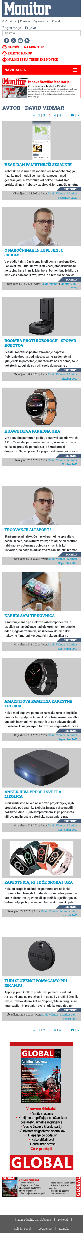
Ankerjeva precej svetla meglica (32, 794)
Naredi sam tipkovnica (29, 615)
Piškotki (25, 21)
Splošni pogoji (22, 1228)
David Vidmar (56, 193)
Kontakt (57, 21)
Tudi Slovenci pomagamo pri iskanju (35, 983)
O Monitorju (9, 21)
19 (72, 115)
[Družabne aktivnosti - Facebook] (5, 40)
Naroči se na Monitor (25, 47)
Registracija (11, 27)
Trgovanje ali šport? (27, 529)
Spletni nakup (19, 53)
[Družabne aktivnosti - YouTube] (19, 40)
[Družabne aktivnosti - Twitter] (12, 40)
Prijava (30, 27)
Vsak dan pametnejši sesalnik (38, 164)
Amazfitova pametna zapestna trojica (38, 703)
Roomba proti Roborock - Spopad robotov (40, 343)
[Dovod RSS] (26, 40)
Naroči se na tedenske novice (32, 59)
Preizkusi (70, 189)
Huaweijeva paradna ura (32, 431)
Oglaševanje (41, 21)
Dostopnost (45, 1228)
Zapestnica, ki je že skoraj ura (38, 882)
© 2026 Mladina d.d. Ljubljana (33, 1219)
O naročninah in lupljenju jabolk (34, 252)
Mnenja (71, 279)
